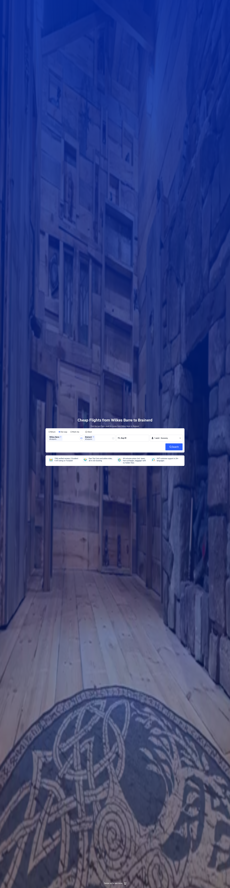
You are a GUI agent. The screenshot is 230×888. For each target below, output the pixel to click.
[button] (210, 4)
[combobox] (63, 438)
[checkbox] (88, 432)
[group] (64, 438)
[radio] (52, 432)
